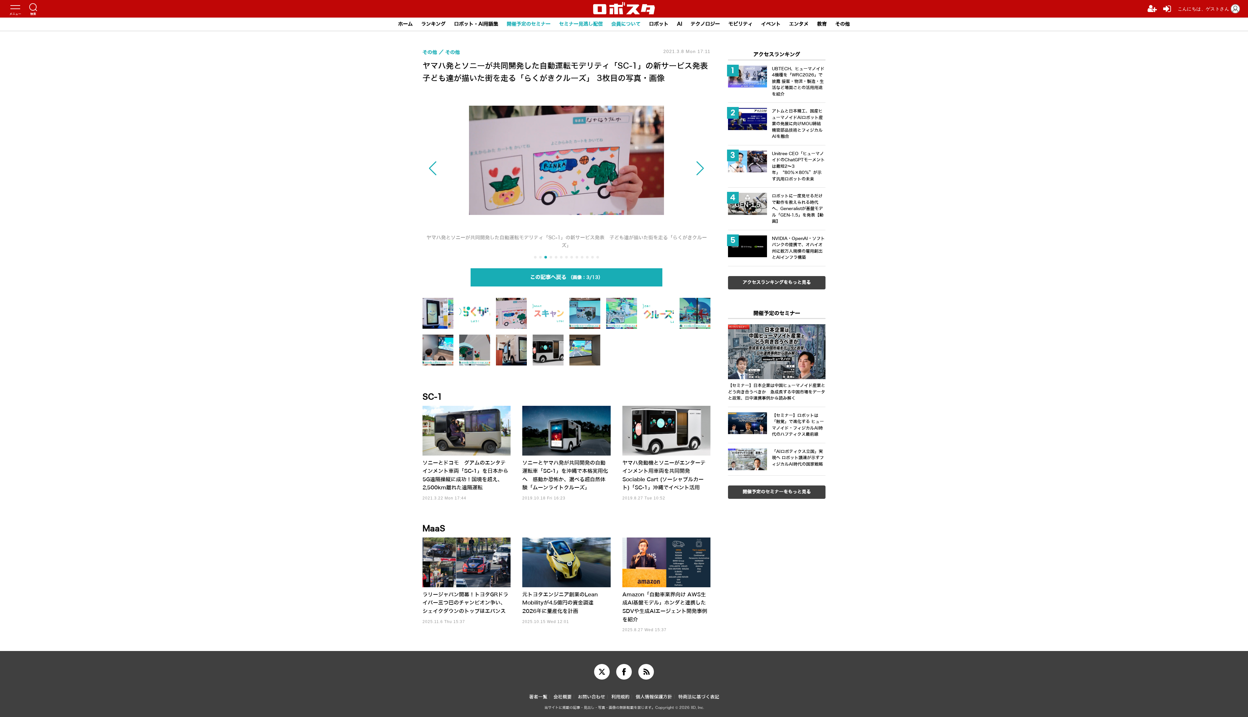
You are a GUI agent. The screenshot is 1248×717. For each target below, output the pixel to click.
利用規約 (620, 697)
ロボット (659, 24)
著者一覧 (538, 697)
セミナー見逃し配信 (581, 24)
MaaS (433, 528)
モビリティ (740, 24)
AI (679, 24)
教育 (822, 24)
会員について (626, 24)
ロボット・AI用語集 (476, 24)
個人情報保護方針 (654, 697)
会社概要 (562, 697)
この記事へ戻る (564, 277)
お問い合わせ (591, 697)
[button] (465, 168)
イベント (771, 24)
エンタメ (799, 24)
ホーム (405, 24)
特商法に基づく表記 (698, 697)
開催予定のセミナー (529, 24)
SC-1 (432, 397)
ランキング (433, 24)
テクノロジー (705, 24)
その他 (842, 24)
